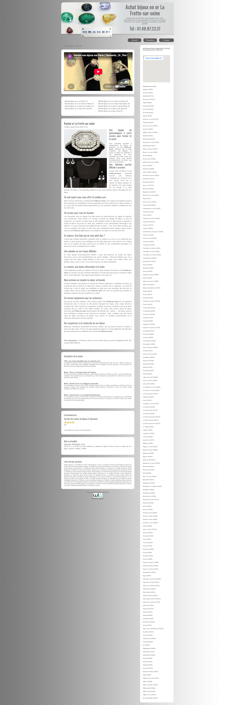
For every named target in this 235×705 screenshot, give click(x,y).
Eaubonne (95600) (148, 268)
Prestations (150, 40)
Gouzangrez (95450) (149, 344)
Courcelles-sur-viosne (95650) (152, 255)
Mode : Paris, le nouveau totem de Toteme (80, 372)
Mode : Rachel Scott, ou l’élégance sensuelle (81, 384)
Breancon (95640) (148, 188)
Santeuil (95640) (148, 615)
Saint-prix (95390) (148, 605)
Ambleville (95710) (148, 96)
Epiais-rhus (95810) (149, 284)
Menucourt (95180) (148, 470)
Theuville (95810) (148, 642)
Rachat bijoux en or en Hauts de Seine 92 (113, 101)
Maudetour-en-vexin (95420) (151, 463)
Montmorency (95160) (149, 496)
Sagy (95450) (147, 575)
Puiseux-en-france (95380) (151, 562)
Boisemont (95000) (148, 169)
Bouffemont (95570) (149, 178)
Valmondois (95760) (149, 651)
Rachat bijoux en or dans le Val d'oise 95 (112, 109)
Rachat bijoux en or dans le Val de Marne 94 (113, 106)
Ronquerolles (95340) (149, 572)
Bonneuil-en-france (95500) (151, 175)
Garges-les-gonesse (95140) (151, 327)
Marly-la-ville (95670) (149, 460)
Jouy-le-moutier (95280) (150, 380)
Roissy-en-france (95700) (150, 569)
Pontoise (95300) (148, 556)
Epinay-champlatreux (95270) (151, 288)
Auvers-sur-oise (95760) (150, 126)
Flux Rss (106, 492)
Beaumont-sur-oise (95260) (151, 142)
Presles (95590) (147, 559)
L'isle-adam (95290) (149, 384)
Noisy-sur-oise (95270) (150, 529)
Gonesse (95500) (148, 337)
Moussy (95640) (148, 509)
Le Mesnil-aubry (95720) (150, 410)
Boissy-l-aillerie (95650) (150, 172)
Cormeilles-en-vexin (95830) (151, 251)
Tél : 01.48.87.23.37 (144, 28)
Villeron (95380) (147, 681)
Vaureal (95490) (147, 658)
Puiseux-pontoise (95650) (150, 565)
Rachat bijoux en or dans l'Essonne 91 (78, 109)
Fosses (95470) (147, 304)
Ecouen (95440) (147, 271)
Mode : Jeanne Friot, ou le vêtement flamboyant (82, 395)
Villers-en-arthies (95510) (150, 685)
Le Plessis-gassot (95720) (151, 420)
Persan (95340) (147, 546)
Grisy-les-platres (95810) (150, 347)
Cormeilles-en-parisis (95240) (151, 248)
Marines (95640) (148, 456)
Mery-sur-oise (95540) (149, 476)
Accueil (134, 40)
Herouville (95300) (148, 370)
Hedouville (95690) (148, 364)
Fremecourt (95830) (149, 314)
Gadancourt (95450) (149, 324)
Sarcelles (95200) (148, 618)
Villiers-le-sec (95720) (149, 694)
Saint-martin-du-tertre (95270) (152, 599)
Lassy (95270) (147, 400)
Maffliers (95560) (148, 443)
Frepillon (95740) (148, 317)
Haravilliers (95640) (148, 357)
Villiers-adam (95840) (149, 688)
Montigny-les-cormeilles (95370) (152, 486)
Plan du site (91, 492)
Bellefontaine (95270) (149, 145)
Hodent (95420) (147, 374)
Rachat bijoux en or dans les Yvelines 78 (79, 106)
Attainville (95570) (148, 122)
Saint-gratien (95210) (149, 592)
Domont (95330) (148, 264)
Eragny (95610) (147, 291)
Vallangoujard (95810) (149, 648)
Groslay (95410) (148, 350)
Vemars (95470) (147, 661)
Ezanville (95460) (148, 298)
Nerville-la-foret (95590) (150, 513)
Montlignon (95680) (148, 489)
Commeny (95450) (148, 241)
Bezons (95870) (147, 165)
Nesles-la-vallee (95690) (150, 516)
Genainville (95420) (148, 331)
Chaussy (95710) (148, 225)
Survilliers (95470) (148, 632)
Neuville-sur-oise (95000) (150, 522)
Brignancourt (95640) (149, 192)
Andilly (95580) (147, 102)
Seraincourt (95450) (149, 622)
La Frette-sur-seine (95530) (151, 390)
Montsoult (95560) (148, 503)
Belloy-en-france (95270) (150, 149)
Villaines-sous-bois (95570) (151, 678)
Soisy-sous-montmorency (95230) (153, 628)
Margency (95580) (148, 453)
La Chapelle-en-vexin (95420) (151, 387)
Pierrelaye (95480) (148, 549)
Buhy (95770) (147, 198)
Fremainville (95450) (149, 311)
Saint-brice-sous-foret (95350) (152, 579)
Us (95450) (146, 645)
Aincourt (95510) (148, 92)
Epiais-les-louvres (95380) (151, 281)
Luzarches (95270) (148, 440)
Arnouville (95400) (148, 109)
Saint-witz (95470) (148, 608)
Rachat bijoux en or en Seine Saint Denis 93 (113, 104)
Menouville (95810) (148, 466)
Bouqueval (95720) (148, 182)
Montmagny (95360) (149, 493)
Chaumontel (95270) (149, 221)
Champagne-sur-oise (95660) (151, 208)
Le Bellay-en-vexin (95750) (151, 403)
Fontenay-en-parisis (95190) (151, 301)
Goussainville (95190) (149, 341)
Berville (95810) (147, 155)
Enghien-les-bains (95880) (151, 274)
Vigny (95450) (147, 675)
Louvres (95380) (148, 436)
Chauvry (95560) (148, 228)
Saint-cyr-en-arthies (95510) (151, 585)
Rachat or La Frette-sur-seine (79, 123)
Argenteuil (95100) (148, 106)
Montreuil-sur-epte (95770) (151, 499)
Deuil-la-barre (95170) (149, 261)
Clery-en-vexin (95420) (150, 238)
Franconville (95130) (149, 307)
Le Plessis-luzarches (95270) (151, 423)
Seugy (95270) (147, 625)
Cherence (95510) (148, 235)
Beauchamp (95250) (149, 139)
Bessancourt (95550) (149, 159)
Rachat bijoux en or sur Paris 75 (76, 101)
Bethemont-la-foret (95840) (151, 162)
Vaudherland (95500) (149, 655)
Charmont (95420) (148, 212)
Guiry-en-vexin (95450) (150, 354)
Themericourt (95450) (149, 638)
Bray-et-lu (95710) (148, 185)
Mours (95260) (147, 506)
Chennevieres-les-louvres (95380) (153, 231)
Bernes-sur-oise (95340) (150, 152)
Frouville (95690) (148, 321)
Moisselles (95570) (148, 479)
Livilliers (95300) (148, 430)
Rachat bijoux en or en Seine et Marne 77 (79, 104)
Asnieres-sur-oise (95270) (151, 119)
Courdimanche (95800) (150, 258)
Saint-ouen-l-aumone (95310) (151, 602)
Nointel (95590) (147, 526)
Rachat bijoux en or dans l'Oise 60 (110, 111)
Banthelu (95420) (148, 135)
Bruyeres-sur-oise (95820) (151, 195)
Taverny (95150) (148, 635)
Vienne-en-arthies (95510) (150, 671)
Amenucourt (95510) (149, 99)
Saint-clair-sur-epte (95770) (151, 582)
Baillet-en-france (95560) (150, 132)
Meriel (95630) (147, 473)
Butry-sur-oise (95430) (149, 202)
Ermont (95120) (147, 294)
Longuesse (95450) (148, 433)
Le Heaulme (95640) (149, 407)
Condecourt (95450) (149, 245)
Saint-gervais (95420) (149, 589)
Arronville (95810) (148, 112)
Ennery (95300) (147, 278)
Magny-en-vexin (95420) (150, 446)
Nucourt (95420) (148, 532)
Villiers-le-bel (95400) (149, 691)
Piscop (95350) (147, 552)
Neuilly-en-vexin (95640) (150, 519)
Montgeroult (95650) (149, 483)
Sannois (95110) (148, 612)
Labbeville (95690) (148, 397)
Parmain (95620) (148, 542)
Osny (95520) (147, 539)
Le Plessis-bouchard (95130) (151, 417)
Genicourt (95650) (148, 334)
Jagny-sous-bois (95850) (150, 377)
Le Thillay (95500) (148, 427)
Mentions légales (98, 499)
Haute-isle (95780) (148, 360)
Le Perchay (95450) (149, 413)
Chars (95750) (147, 215)
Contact (167, 40)
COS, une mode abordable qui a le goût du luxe (82, 361)
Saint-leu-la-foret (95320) (150, 595)
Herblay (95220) (148, 367)
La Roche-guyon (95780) (150, 393)
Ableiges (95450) (148, 89)
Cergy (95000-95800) (149, 205)
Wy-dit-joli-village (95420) (150, 698)
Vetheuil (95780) (147, 665)
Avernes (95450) (148, 129)
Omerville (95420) (148, 536)
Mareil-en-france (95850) (150, 450)
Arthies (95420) (147, 116)
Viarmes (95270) (148, 668)
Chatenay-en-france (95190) (151, 218)
